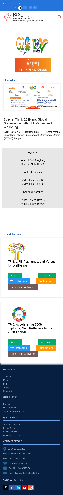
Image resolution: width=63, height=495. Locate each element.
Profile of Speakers (32, 172)
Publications (46, 281)
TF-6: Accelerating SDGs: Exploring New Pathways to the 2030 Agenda (30, 328)
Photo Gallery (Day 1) (32, 200)
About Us (7, 376)
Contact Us (16, 4)
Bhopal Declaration (32, 192)
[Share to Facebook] (35, 32)
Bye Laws (7, 404)
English (7, 8)
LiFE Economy (9, 407)
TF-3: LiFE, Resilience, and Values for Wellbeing (32, 263)
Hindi (14, 8)
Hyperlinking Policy (11, 435)
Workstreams (18, 281)
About (14, 275)
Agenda (32, 152)
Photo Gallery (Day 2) (32, 204)
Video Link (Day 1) (32, 180)
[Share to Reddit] (48, 32)
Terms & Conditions (11, 424)
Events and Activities (22, 287)
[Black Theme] (20, 8)
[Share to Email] (53, 32)
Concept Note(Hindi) (32, 164)
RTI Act (6, 380)
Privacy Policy (9, 428)
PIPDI (5, 383)
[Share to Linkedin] (44, 32)
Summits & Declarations (13, 411)
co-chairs (47, 275)
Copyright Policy (10, 431)
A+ (25, 8)
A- (35, 8)
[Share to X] (39, 32)
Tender (6, 387)
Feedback (7, 4)
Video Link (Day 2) (32, 184)
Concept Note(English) (32, 160)
